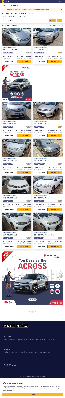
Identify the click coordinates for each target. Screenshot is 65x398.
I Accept (32, 394)
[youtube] (15, 365)
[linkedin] (10, 365)
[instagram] (7, 365)
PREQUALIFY (13, 5)
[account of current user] (61, 5)
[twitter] (12, 365)
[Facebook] (4, 365)
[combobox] (7, 1)
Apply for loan (24, 61)
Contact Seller (9, 61)
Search (52, 20)
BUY (4, 5)
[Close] (61, 9)
